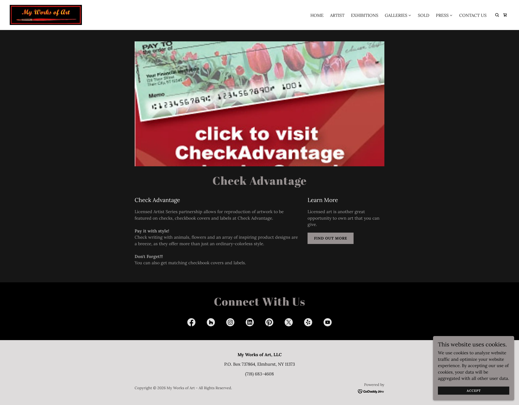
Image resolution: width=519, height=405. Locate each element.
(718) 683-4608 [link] (259, 374)
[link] (46, 14)
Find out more (330, 238)
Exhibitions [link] (364, 15)
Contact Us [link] (473, 15)
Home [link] (317, 15)
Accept (474, 390)
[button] (398, 15)
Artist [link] (337, 15)
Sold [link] (423, 15)
